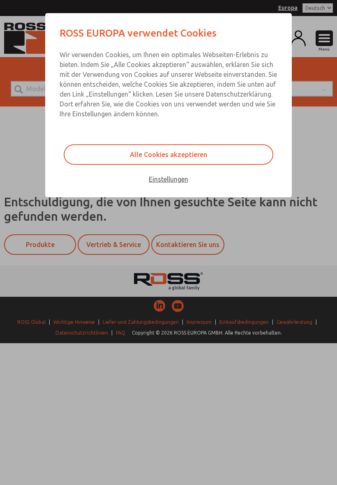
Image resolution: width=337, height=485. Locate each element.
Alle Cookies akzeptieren (168, 154)
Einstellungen (168, 179)
